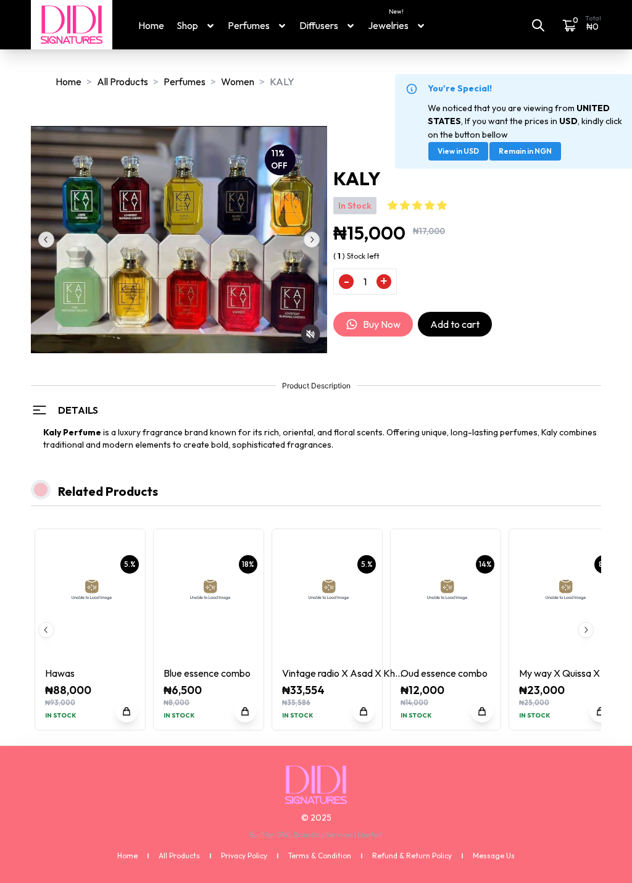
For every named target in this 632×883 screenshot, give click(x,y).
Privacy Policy (244, 855)
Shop (187, 25)
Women (237, 81)
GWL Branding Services (314, 835)
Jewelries (388, 24)
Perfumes (249, 25)
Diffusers (318, 25)
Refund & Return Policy (412, 855)
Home (151, 25)
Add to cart (455, 324)
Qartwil (369, 835)
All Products (122, 81)
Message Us (494, 855)
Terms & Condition (319, 855)
